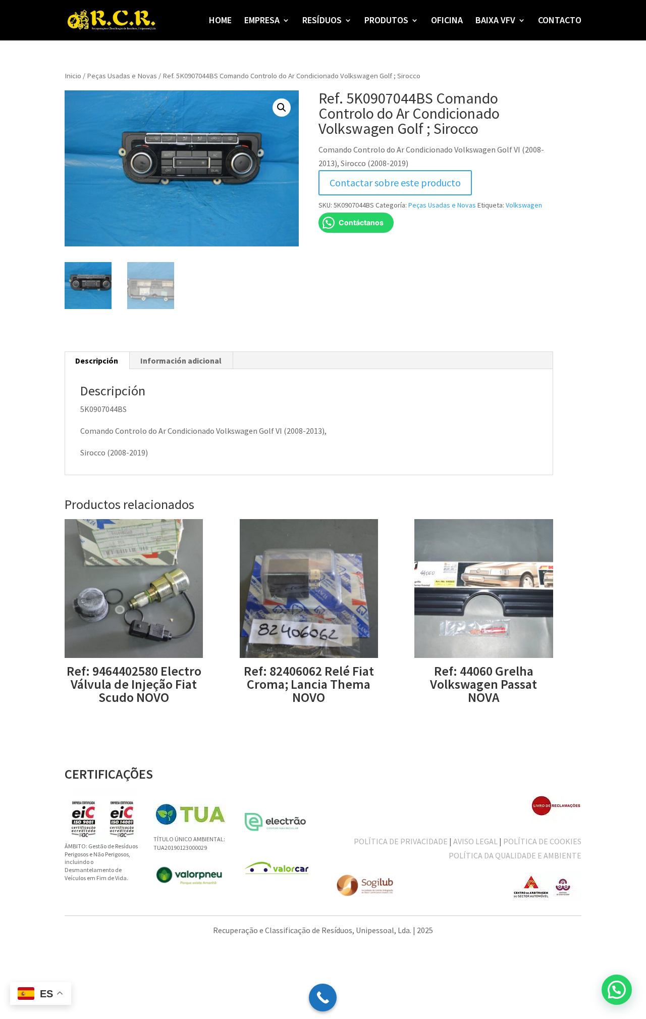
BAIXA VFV (495, 21)
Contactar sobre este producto (395, 182)
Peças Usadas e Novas (122, 75)
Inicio (73, 75)
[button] (282, 107)
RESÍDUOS (322, 21)
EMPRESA (262, 21)
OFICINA (447, 21)
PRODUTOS (386, 21)
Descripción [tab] (96, 360)
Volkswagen (524, 205)
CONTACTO (559, 21)
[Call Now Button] (323, 997)
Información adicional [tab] (181, 360)
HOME (220, 21)
